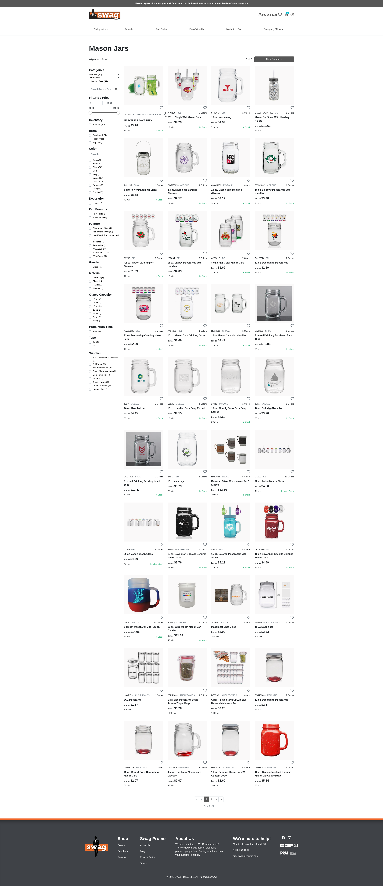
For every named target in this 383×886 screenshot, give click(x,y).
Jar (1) (96, 342)
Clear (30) (97, 167)
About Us (145, 845)
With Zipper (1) (100, 256)
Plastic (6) (97, 285)
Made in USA (233, 29)
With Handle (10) (101, 252)
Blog (142, 851)
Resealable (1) (100, 245)
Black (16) (97, 160)
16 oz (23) (97, 306)
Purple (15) (98, 192)
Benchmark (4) (100, 135)
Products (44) (95, 74)
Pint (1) (96, 345)
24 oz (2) (97, 313)
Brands (129, 29)
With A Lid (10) (99, 249)
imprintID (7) (98, 378)
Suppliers (123, 851)
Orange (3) (98, 185)
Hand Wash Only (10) (103, 232)
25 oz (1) (97, 317)
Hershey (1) (98, 139)
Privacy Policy (147, 857)
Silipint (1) (97, 142)
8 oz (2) (96, 320)
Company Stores (273, 29)
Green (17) (98, 178)
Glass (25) (97, 281)
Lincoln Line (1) (100, 389)
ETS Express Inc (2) (102, 367)
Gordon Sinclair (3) (102, 375)
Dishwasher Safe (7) (102, 228)
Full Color (161, 29)
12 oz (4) (97, 299)
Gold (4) (96, 171)
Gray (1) (97, 174)
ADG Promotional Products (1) (105, 359)
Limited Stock (287, 491)
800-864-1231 (269, 15)
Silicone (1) (98, 288)
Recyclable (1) (99, 214)
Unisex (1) (97, 267)
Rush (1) (97, 331)
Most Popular (273, 59)
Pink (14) (97, 188)
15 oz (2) (97, 302)
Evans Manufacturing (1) (104, 371)
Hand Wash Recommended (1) (106, 237)
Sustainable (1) (100, 217)
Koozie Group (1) (101, 382)
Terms (143, 863)
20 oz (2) (97, 310)
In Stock (159, 130)
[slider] (90, 112)
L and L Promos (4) (102, 385)
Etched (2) (97, 203)
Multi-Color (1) (99, 181)
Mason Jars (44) (99, 81)
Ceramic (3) (98, 277)
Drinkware (95, 77)
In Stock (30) (99, 124)
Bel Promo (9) (99, 364)
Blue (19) (97, 163)
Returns (122, 857)
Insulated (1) (99, 242)
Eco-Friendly (196, 29)
